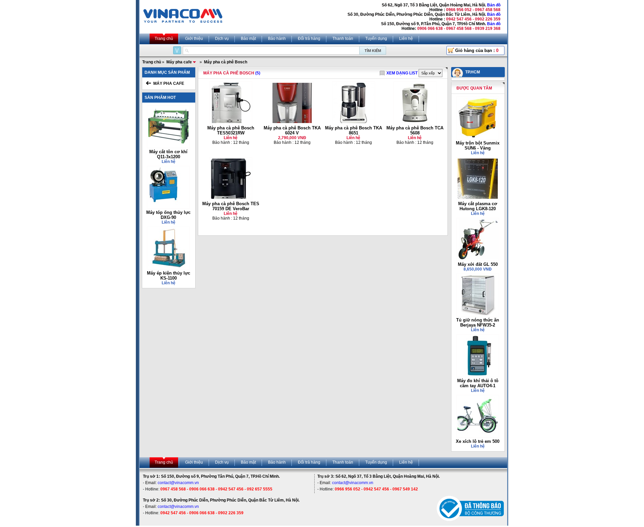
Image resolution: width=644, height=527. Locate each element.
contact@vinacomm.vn (178, 482)
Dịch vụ (222, 38)
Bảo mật (248, 38)
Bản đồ (493, 5)
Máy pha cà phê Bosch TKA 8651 (353, 130)
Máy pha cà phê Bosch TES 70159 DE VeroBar (230, 206)
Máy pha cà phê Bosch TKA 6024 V (292, 130)
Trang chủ (164, 38)
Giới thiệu (194, 38)
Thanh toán (342, 38)
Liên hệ (406, 38)
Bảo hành (277, 38)
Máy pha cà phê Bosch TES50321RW (230, 130)
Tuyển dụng (376, 38)
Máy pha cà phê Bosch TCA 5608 (414, 130)
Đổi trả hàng (309, 38)
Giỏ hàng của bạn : (476, 50)
